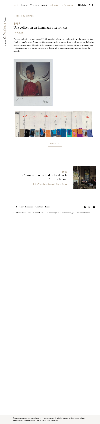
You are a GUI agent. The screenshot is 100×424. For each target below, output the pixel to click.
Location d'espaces (24, 207)
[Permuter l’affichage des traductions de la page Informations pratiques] (95, 5)
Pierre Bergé (61, 184)
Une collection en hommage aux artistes (40, 25)
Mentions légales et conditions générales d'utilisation (67, 213)
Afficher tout (55, 143)
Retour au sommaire (25, 16)
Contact (39, 207)
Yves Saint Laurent (46, 184)
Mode (20, 32)
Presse (48, 207)
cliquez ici (54, 420)
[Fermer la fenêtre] (95, 418)
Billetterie (82, 5)
